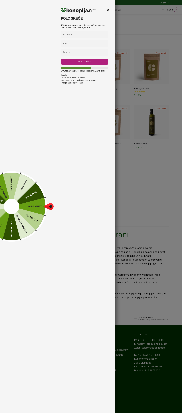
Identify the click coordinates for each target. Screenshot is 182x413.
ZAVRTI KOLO (85, 62)
